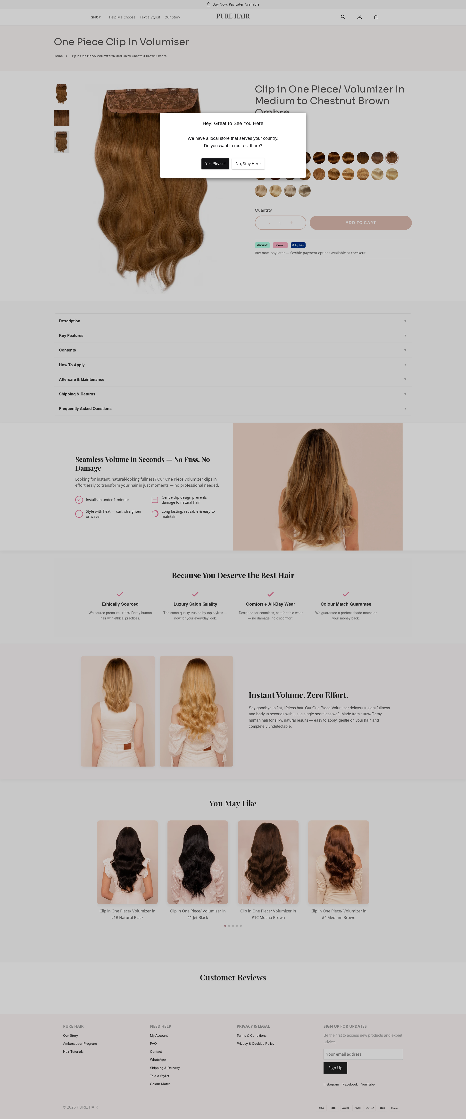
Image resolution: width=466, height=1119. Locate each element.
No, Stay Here (248, 163)
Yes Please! (215, 163)
